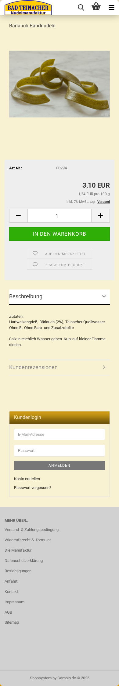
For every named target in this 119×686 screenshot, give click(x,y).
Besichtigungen (18, 571)
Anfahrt (11, 581)
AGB (8, 612)
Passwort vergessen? (32, 487)
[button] (18, 216)
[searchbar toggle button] (80, 7)
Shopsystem (41, 678)
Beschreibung (25, 296)
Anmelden (59, 465)
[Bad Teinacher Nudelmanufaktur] (26, 7)
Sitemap (12, 622)
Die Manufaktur (18, 550)
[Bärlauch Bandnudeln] (59, 80)
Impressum (14, 602)
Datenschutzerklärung (24, 560)
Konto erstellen (27, 478)
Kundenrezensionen (33, 367)
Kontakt (11, 591)
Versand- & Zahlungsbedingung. (32, 529)
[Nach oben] (102, 676)
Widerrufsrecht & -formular (28, 540)
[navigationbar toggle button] (111, 7)
